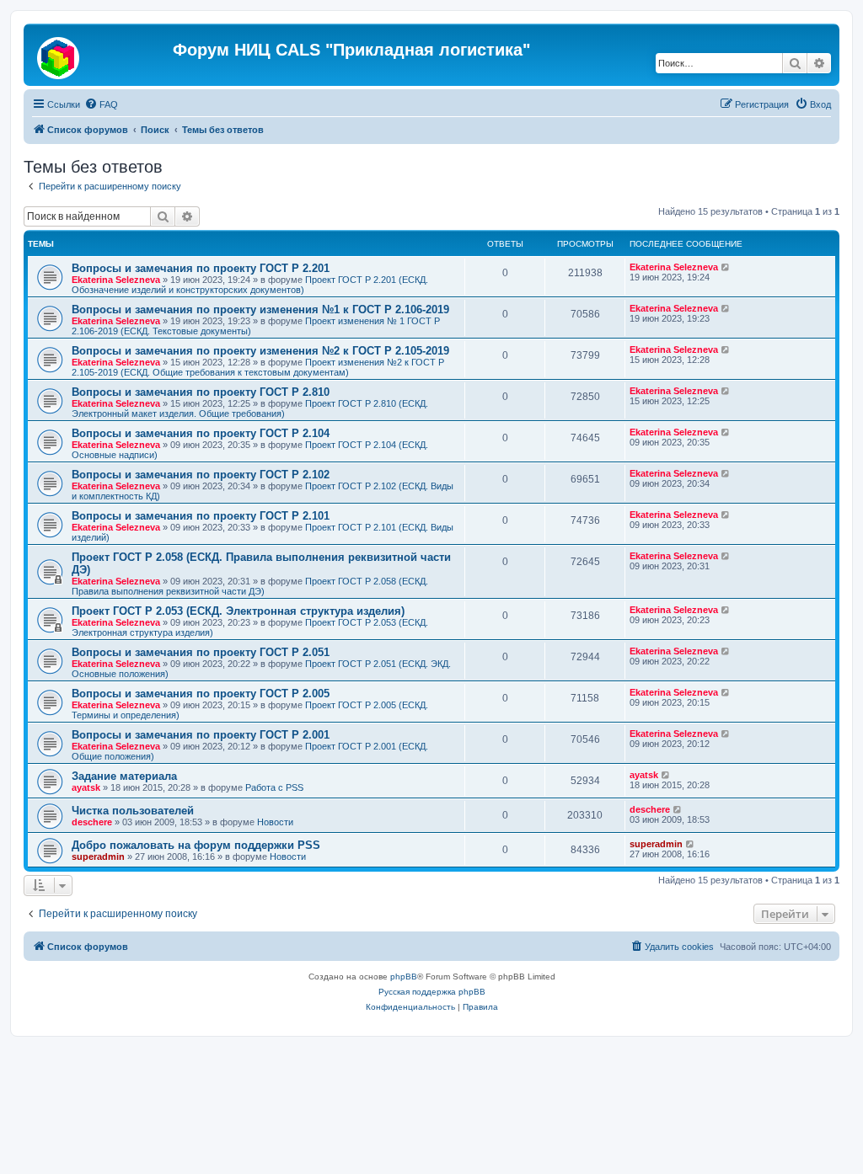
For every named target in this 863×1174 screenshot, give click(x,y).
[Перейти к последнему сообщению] (726, 267)
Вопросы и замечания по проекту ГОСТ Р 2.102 (201, 474)
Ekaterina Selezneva (116, 280)
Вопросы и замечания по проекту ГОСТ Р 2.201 (201, 268)
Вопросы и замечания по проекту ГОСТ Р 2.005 (201, 693)
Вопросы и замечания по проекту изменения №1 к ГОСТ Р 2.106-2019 (260, 309)
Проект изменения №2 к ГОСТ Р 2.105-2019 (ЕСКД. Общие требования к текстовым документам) (258, 367)
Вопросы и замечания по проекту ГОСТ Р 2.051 (201, 652)
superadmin (98, 856)
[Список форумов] (100, 55)
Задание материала (124, 776)
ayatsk (86, 787)
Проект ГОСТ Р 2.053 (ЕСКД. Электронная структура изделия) (238, 611)
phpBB (403, 976)
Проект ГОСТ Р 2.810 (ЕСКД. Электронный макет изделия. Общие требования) (250, 408)
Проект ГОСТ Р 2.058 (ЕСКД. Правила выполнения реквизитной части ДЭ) (250, 586)
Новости (275, 822)
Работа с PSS (274, 787)
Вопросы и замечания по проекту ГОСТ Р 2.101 (201, 516)
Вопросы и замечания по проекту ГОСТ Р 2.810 (201, 392)
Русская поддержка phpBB (431, 991)
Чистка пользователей (133, 810)
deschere (92, 822)
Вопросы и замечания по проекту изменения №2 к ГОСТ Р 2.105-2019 (260, 350)
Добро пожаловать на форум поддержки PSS (196, 845)
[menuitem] (101, 104)
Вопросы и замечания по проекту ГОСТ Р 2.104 (201, 433)
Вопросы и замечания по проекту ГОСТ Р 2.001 (201, 734)
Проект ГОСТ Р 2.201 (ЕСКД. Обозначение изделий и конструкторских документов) (250, 285)
